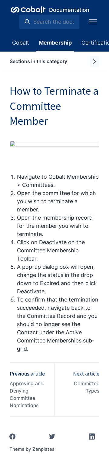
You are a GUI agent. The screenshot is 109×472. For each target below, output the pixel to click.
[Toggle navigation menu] (93, 22)
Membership (55, 42)
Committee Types (86, 387)
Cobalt (20, 42)
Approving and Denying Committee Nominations (27, 394)
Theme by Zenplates (31, 449)
